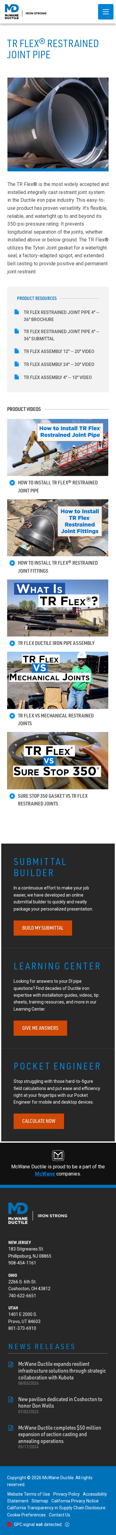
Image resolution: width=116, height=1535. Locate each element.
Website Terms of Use (28, 1494)
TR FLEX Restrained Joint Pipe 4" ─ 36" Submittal (61, 335)
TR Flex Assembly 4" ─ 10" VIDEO (58, 377)
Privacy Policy (66, 1494)
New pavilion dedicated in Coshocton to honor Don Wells (60, 1405)
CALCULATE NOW (38, 1121)
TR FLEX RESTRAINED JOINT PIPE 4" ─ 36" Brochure (61, 316)
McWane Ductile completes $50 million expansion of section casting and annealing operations (59, 1436)
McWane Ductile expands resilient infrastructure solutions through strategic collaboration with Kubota (62, 1373)
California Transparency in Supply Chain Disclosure (56, 1507)
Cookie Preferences (26, 1514)
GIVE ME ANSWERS (40, 1028)
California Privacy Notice (75, 1500)
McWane (45, 1174)
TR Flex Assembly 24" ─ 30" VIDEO (59, 364)
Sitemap (40, 1500)
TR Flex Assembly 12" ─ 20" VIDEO (59, 351)
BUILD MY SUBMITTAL (42, 928)
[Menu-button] (106, 12)
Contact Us (59, 1514)
